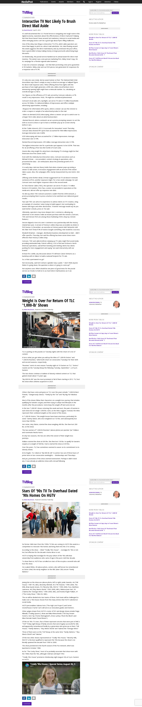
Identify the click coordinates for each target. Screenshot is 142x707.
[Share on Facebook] (24, 276)
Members (70, 2)
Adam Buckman (29, 309)
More (78, 2)
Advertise (107, 2)
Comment (26, 282)
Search (84, 2)
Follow (116, 2)
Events (53, 2)
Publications (44, 2)
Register (98, 2)
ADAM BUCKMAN (94, 302)
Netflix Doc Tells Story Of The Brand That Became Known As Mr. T (103, 54)
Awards (61, 2)
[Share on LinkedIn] (29, 276)
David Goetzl (28, 30)
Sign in (90, 2)
